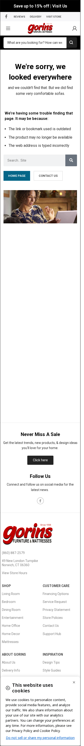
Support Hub (52, 634)
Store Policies (53, 618)
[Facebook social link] (6, 16)
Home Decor (11, 634)
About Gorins (14, 654)
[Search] (71, 160)
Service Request (55, 602)
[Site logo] (40, 28)
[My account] (74, 28)
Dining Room (11, 610)
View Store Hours (14, 573)
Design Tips (51, 662)
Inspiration (53, 654)
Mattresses (10, 642)
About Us (8, 662)
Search (71, 42)
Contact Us (51, 626)
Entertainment (12, 618)
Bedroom (9, 602)
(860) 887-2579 (13, 553)
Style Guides (52, 670)
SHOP (6, 586)
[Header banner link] (40, 6)
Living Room (11, 594)
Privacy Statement (56, 610)
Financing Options (56, 594)
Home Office (11, 626)
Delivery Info (11, 670)
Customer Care (56, 586)
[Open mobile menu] (8, 28)
